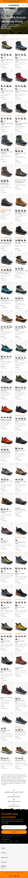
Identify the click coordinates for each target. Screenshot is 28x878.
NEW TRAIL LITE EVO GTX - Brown (20, 213)
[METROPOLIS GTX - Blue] (16, 698)
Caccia (11, 841)
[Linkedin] (18, 876)
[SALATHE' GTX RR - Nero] (2, 571)
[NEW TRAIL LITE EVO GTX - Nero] (19, 210)
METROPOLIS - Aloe (6, 760)
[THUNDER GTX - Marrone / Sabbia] (5, 149)
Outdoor (5, 841)
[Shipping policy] (14, 791)
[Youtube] (15, 876)
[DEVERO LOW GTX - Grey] (5, 326)
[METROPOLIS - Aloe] (16, 729)
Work (17, 841)
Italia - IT (4, 867)
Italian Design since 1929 (14, 797)
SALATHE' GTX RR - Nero (20, 607)
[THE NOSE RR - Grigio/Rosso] (16, 540)
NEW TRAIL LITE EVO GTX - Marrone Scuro (6, 243)
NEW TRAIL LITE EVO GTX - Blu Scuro (6, 272)
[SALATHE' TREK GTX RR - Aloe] (5, 54)
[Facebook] (10, 876)
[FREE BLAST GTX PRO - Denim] (8, 387)
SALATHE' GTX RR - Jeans (20, 574)
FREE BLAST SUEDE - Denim (20, 450)
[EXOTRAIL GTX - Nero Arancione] (2, 479)
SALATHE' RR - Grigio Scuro (6, 671)
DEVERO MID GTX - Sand (21, 271)
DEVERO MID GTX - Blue (7, 300)
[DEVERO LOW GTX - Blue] (2, 326)
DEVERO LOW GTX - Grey (20, 360)
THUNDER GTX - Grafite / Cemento (7, 152)
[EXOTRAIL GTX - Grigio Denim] (5, 479)
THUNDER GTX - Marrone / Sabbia (5, 183)
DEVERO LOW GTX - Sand (6, 329)
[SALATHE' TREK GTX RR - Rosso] (10, 54)
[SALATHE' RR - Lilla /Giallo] (8, 669)
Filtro (4, 35)
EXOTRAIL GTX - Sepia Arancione (20, 482)
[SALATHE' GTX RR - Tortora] (10, 568)
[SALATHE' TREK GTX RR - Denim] (8, 54)
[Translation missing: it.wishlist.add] (12, 40)
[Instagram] (13, 876)
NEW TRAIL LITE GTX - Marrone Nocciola (21, 181)
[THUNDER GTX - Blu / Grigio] (2, 149)
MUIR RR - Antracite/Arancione (20, 508)
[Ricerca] (4, 5)
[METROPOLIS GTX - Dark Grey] (19, 698)
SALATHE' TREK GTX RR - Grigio (7, 124)
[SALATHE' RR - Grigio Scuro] (5, 669)
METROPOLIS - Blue (20, 732)
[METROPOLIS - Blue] (19, 729)
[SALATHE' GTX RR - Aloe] (5, 568)
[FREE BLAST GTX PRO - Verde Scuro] (2, 387)
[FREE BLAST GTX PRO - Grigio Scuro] (5, 387)
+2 (4, 571)
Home (2, 13)
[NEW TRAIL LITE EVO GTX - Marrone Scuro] (25, 210)
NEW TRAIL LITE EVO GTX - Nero (20, 243)
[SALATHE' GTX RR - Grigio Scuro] (8, 568)
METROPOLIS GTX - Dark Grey (6, 731)
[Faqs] (14, 805)
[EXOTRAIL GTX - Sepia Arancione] (8, 479)
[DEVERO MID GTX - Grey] (19, 268)
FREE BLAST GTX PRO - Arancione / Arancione (6, 420)
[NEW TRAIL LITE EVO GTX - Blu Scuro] (22, 210)
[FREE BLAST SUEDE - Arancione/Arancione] (5, 449)
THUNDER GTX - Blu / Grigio (20, 153)
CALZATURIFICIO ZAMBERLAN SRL (15, 872)
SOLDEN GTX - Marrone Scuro (6, 698)
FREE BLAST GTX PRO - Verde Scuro (21, 390)
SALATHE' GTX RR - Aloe (7, 573)
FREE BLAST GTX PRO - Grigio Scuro (6, 390)
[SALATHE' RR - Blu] (2, 669)
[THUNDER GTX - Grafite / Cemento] (8, 149)
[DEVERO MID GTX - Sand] (22, 268)
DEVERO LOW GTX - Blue (6, 359)
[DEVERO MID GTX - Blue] (16, 268)
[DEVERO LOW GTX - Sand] (10, 326)
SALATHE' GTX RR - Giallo (20, 641)
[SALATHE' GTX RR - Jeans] (2, 568)
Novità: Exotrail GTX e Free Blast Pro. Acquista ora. (14, 1)
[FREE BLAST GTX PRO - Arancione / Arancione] (10, 387)
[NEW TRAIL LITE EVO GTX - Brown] (16, 210)
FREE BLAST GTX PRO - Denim (21, 421)
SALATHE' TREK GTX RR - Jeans (21, 60)
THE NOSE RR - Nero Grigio (20, 542)
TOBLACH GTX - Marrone (19, 668)
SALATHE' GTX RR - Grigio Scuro (5, 607)
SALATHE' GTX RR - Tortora (5, 641)
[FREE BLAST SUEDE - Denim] (2, 449)
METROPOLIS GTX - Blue (20, 701)
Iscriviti (14, 832)
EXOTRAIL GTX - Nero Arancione (6, 511)
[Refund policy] (14, 800)
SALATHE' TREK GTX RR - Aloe (7, 60)
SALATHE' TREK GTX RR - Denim (7, 91)
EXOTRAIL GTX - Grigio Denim (6, 482)
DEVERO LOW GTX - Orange (20, 329)
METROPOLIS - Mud (20, 760)
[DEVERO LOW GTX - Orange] (8, 326)
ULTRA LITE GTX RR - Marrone (6, 211)
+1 (4, 57)
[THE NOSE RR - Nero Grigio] (2, 538)
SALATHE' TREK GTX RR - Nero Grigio (21, 124)
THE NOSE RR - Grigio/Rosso (4, 541)
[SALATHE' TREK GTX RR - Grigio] (2, 57)
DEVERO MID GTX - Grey (20, 301)
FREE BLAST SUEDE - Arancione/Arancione (6, 452)
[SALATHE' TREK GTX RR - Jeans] (2, 54)
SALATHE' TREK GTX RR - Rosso (21, 91)
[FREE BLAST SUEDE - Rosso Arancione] (8, 449)
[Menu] (1, 5)
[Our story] (14, 795)
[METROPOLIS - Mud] (22, 729)
